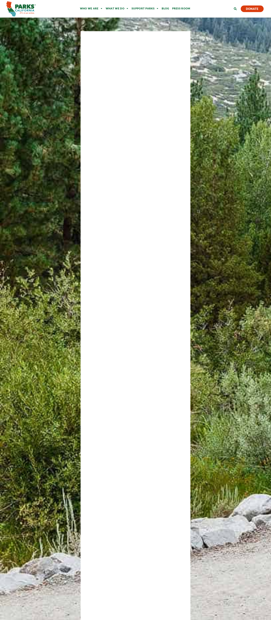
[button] (235, 8)
